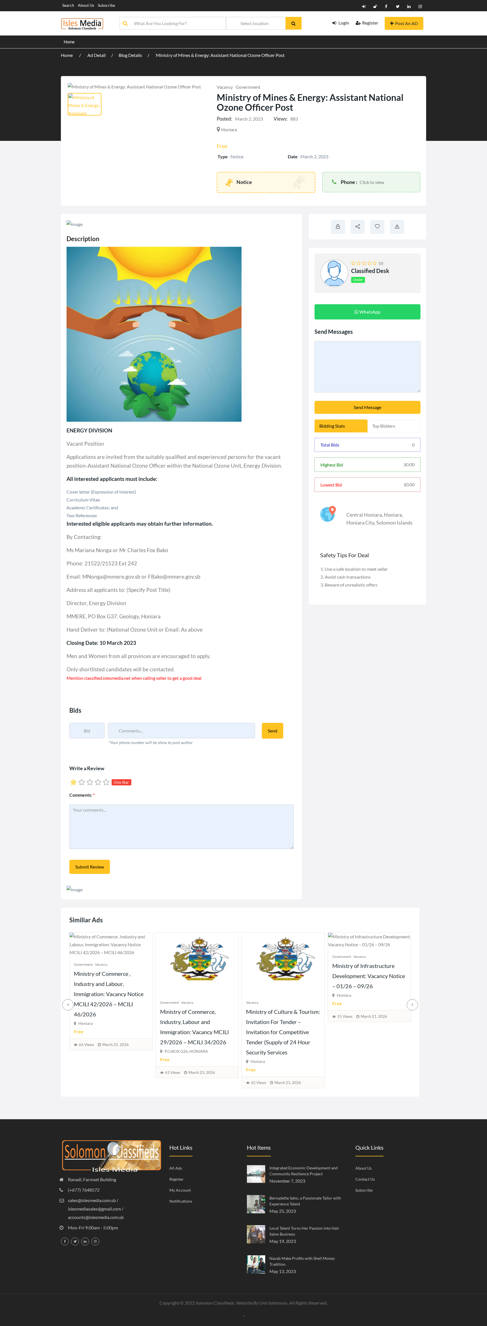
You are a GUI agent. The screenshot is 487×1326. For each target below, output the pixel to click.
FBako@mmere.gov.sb (174, 577)
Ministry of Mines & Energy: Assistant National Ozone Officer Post (220, 55)
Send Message (367, 407)
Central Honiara (364, 515)
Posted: (224, 119)
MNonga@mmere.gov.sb (111, 577)
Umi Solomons (273, 1302)
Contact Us (365, 1179)
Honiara (393, 515)
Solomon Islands (394, 522)
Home (69, 41)
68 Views (259, 1044)
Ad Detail (96, 55)
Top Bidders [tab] (383, 425)
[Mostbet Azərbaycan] (243, 1315)
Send (272, 730)
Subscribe (106, 5)
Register (370, 22)
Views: (280, 119)
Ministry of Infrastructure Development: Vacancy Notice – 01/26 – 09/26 (196, 975)
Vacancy (225, 87)
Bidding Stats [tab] (332, 425)
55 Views (172, 1016)
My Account (180, 1190)
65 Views (86, 1082)
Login (343, 22)
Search (68, 5)
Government (248, 87)
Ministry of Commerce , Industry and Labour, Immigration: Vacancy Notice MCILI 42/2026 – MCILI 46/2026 (367, 994)
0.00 (409, 464)
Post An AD (406, 23)
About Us (86, 5)
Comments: (82, 795)
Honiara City (360, 522)
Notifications (180, 1201)
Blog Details (130, 55)
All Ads (175, 1168)
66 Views (345, 1044)
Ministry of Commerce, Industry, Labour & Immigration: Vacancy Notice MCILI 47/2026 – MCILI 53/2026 (281, 994)
